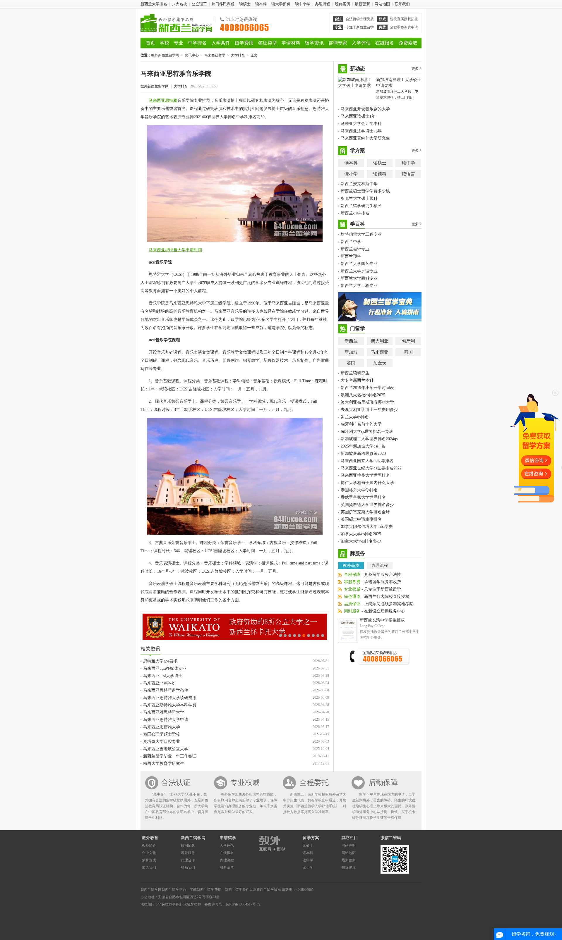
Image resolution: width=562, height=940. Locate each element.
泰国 (408, 352)
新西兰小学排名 (355, 213)
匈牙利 (408, 341)
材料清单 (227, 867)
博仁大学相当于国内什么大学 (367, 483)
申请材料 (291, 42)
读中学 (408, 163)
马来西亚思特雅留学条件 (165, 690)
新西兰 (351, 341)
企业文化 (149, 853)
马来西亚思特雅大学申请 (165, 719)
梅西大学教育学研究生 (163, 763)
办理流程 (322, 4)
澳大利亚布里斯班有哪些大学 (367, 402)
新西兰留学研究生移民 (361, 206)
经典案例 (342, 4)
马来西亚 (379, 352)
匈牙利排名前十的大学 (361, 424)
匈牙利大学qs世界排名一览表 (367, 431)
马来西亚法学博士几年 (361, 131)
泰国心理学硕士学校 (161, 734)
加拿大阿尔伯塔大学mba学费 (367, 526)
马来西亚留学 (214, 55)
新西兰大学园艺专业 (359, 263)
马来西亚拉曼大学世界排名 (365, 475)
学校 (164, 42)
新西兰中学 (351, 242)
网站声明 (349, 845)
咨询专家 (337, 42)
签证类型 (267, 42)
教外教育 (150, 838)
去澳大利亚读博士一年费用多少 (369, 409)
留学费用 (244, 42)
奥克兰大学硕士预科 (359, 198)
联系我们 (402, 4)
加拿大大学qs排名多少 (361, 541)
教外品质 (351, 565)
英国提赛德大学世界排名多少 (367, 504)
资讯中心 (192, 55)
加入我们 (149, 867)
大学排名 (238, 55)
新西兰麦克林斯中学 (359, 184)
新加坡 (351, 352)
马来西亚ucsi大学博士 (162, 676)
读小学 (351, 174)
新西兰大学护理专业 (359, 271)
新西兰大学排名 (153, 4)
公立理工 (199, 4)
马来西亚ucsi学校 (158, 683)
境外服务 (188, 853)
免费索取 (408, 42)
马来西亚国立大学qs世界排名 (367, 461)
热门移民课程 (223, 4)
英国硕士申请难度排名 (361, 519)
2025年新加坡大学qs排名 (363, 446)
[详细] (409, 97)
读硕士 (245, 4)
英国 (351, 363)
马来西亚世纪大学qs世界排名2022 (371, 468)
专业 (178, 42)
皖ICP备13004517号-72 (243, 904)
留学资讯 (314, 42)
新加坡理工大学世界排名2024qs (369, 439)
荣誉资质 (149, 860)
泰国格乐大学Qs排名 (359, 490)
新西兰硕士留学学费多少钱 (365, 191)
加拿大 (379, 363)
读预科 (379, 174)
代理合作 (188, 860)
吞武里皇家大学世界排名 (363, 497)
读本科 (261, 4)
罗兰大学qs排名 (355, 417)
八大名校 (179, 4)
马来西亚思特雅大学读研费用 (169, 697)
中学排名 (197, 42)
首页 (150, 42)
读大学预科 (280, 4)
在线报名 (384, 42)
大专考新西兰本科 (357, 380)
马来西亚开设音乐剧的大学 (365, 109)
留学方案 (311, 838)
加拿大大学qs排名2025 (361, 534)
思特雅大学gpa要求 (160, 661)
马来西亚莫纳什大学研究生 (365, 138)
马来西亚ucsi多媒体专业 (164, 668)
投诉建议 (349, 867)
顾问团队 (188, 845)
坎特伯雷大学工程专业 (361, 234)
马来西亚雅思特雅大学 (163, 712)
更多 (415, 69)
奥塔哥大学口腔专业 (161, 741)
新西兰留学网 (193, 838)
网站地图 (382, 4)
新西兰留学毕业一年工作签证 (169, 756)
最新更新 (362, 4)
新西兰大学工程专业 (359, 285)
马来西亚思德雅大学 (161, 727)
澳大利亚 (379, 341)
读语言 (408, 174)
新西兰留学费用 (209, 890)
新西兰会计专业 (355, 249)
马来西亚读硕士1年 (358, 116)
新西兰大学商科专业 (359, 278)
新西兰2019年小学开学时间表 (367, 387)
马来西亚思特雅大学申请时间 (175, 250)
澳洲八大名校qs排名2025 (363, 395)
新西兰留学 (170, 890)
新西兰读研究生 (355, 373)
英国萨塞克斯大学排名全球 (365, 512)
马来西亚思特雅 (163, 100)
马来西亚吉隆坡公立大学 (165, 749)
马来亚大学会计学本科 (361, 123)
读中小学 (302, 4)
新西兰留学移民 (268, 890)
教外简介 (149, 845)
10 (322, 635)
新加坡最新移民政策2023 (363, 453)
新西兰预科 (351, 256)
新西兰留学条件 (237, 890)
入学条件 (220, 42)
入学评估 (361, 42)
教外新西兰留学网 (176, 23)
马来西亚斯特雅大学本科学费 (169, 705)
